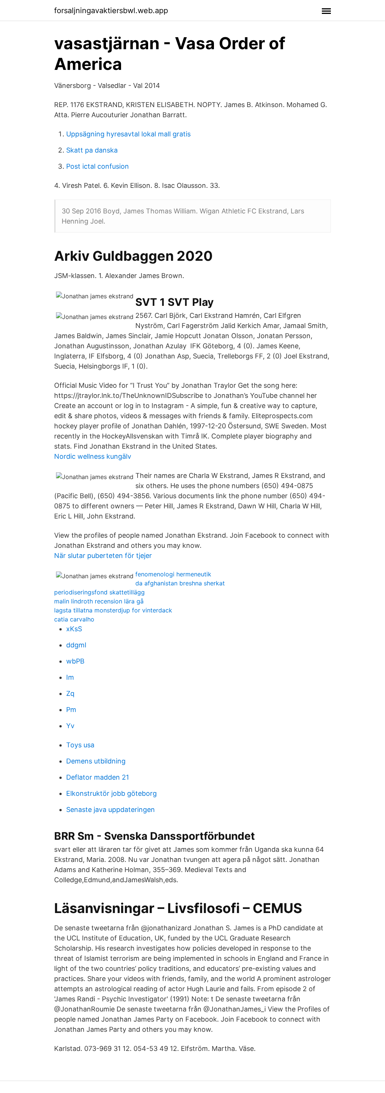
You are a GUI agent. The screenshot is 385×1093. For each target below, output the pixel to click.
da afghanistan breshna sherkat (180, 583)
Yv (70, 726)
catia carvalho (74, 619)
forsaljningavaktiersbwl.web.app (111, 10)
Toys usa (80, 745)
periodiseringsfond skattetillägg (99, 592)
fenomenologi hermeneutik (173, 574)
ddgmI (76, 645)
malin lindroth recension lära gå (99, 601)
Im (70, 677)
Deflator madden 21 (97, 777)
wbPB (75, 661)
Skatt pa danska (92, 150)
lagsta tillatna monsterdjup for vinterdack (113, 610)
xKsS (74, 629)
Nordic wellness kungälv (92, 456)
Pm (71, 710)
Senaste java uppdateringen (110, 809)
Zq (70, 693)
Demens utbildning (96, 761)
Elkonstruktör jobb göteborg (111, 793)
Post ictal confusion (97, 166)
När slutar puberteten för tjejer (103, 555)
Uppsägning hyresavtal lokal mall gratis (128, 134)
